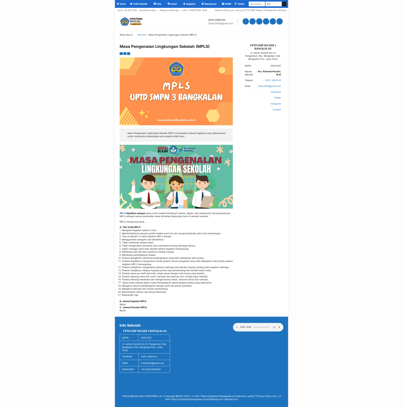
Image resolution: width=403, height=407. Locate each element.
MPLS (123, 213)
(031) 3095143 (216, 19)
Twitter (277, 97)
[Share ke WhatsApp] (128, 53)
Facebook (276, 91)
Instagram (276, 103)
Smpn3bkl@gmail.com (220, 23)
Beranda (141, 34)
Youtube (276, 109)
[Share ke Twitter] (125, 53)
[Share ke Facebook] (121, 53)
